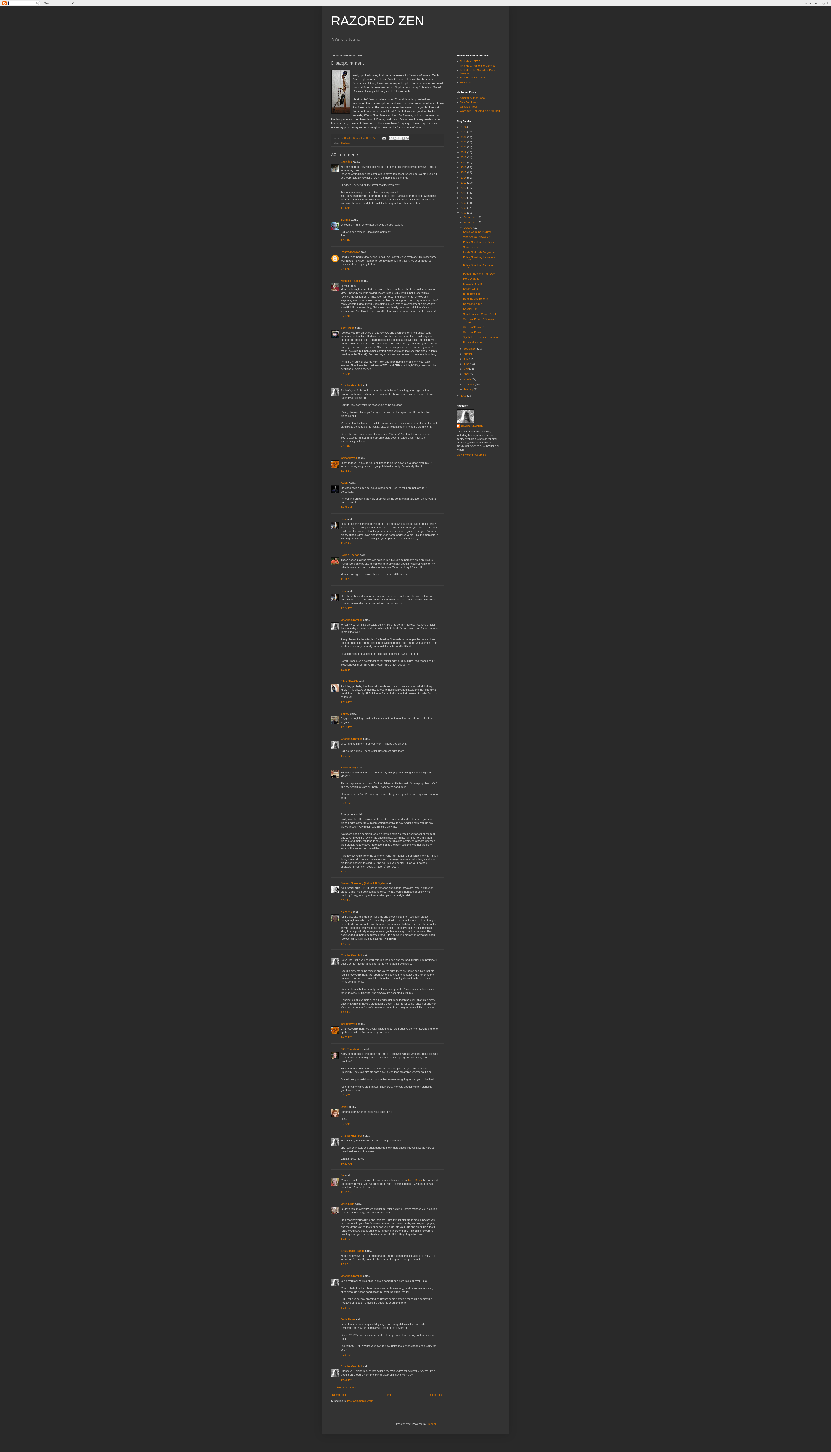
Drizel (344, 1106)
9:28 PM (346, 1012)
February (469, 384)
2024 (464, 127)
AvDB (344, 483)
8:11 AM (345, 1095)
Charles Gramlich (351, 385)
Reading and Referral (476, 298)
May (466, 369)
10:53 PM (346, 1037)
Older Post (436, 1394)
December (470, 217)
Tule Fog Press (469, 102)
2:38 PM (346, 802)
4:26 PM (346, 1354)
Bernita (345, 219)
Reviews (345, 143)
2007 (464, 213)
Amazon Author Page (472, 97)
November (470, 222)
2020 (464, 147)
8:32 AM (345, 1123)
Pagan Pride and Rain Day (479, 273)
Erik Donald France (352, 1250)
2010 (464, 197)
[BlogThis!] (395, 138)
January (469, 389)
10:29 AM (346, 507)
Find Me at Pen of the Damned (478, 65)
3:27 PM (346, 871)
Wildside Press (468, 106)
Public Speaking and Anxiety (480, 242)
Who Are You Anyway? (476, 237)
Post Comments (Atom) (360, 1400)
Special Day (470, 309)
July (466, 358)
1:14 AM (345, 208)
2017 (464, 162)
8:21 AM (345, 316)
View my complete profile (471, 454)
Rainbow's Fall (471, 293)
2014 (464, 177)
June (467, 364)
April (467, 374)
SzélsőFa (346, 161)
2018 (464, 157)
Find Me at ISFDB (470, 61)
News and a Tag (472, 304)
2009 (464, 203)
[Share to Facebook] (403, 138)
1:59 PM (346, 1264)
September (470, 348)
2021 (464, 142)
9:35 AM (345, 446)
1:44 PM (346, 1239)
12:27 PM (346, 608)
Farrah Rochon (350, 555)
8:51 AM (345, 373)
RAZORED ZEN (377, 21)
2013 (464, 182)
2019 (464, 152)
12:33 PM (346, 669)
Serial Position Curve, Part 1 (479, 314)
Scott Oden (347, 327)
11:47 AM (346, 579)
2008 (464, 208)
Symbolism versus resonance (480, 337)
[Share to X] (399, 138)
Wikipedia (466, 82)
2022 (464, 137)
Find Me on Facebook (472, 77)
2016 (464, 167)
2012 (464, 187)
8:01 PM (346, 900)
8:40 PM (346, 943)
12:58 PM (346, 727)
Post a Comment (346, 1387)
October (468, 227)
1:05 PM (346, 755)
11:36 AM (346, 1192)
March (468, 379)
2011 (464, 192)
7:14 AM (345, 269)
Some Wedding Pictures (477, 232)
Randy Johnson (350, 252)
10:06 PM (346, 1379)
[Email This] (391, 138)
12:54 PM (346, 702)
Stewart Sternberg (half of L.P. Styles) (364, 883)
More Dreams (471, 278)
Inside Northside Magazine (479, 252)
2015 (464, 172)
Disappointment (472, 283)
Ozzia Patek (348, 1319)
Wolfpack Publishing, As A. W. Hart (480, 111)
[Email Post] (384, 138)
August (468, 353)
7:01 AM (345, 240)
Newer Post (339, 1394)
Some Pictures (471, 247)
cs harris (346, 912)
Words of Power (472, 332)
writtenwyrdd (349, 457)
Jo (342, 1175)
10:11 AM (346, 471)
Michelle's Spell (350, 280)
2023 (464, 132)
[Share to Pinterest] (407, 138)
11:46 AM (346, 543)
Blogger (431, 1424)
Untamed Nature (473, 342)
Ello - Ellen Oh (349, 681)
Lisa (343, 519)
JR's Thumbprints (352, 1049)
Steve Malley (349, 767)
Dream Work (470, 288)
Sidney (345, 713)
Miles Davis (415, 1180)
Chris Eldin (347, 1203)
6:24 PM (346, 1307)
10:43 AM (346, 1163)
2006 (464, 395)
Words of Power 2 (473, 327)
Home (388, 1394)
